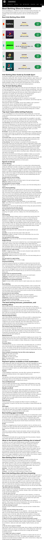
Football (16, 4)
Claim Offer (38, 24)
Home (4, 4)
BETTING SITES (26, 4)
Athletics (33, 4)
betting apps (37, 125)
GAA (21, 4)
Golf (38, 4)
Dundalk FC (10, 4)
